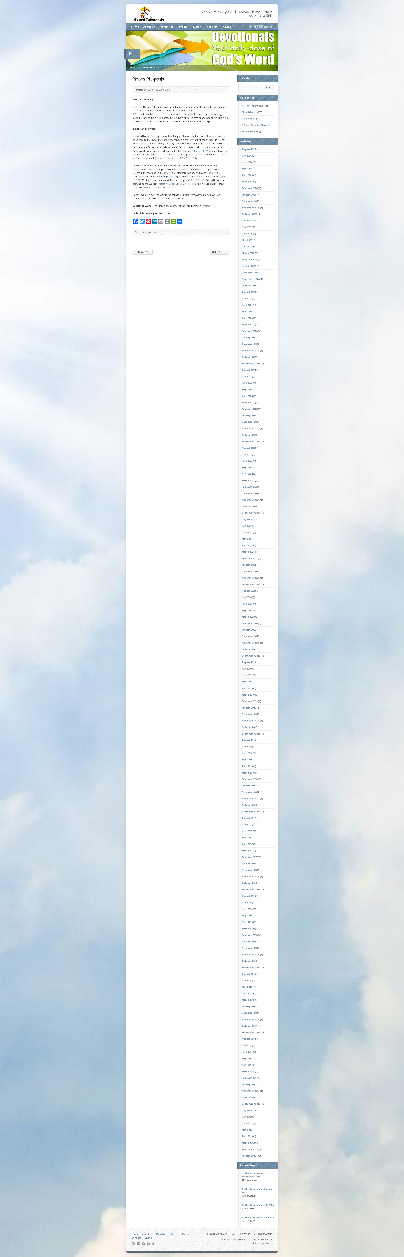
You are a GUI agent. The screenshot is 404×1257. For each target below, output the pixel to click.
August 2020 (249, 590)
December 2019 (250, 636)
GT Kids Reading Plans (254, 125)
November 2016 (250, 876)
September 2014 (251, 1032)
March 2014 (248, 1071)
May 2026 (247, 168)
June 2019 (247, 675)
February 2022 (250, 486)
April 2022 (247, 473)
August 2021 (249, 519)
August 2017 (249, 818)
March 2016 (248, 928)
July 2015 (247, 980)
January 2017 (249, 863)
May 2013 (247, 1129)
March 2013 (248, 1142)
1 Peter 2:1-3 (150, 187)
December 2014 (250, 1012)
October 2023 (249, 357)
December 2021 (250, 493)
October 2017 (249, 804)
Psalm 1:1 (138, 106)
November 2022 (250, 428)
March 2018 (248, 772)
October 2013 (249, 1097)
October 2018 (249, 727)
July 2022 (247, 454)
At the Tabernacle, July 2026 (258, 1205)
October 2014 (249, 1025)
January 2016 (249, 941)
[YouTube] (266, 26)
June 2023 (247, 382)
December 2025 (250, 201)
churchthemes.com (262, 1243)
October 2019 (249, 649)
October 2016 (249, 882)
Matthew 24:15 (166, 183)
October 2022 (249, 434)
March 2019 (248, 694)
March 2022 (248, 480)
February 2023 (250, 408)
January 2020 (249, 629)
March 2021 (248, 551)
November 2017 (250, 798)
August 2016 (249, 896)
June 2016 (247, 908)
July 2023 (247, 376)
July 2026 (247, 155)
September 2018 (251, 733)
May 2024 (247, 311)
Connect (212, 26)
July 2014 (247, 1045)
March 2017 (248, 850)
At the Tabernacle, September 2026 (252, 1175)
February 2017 (250, 857)
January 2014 (249, 1084)
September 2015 (251, 967)
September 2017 (251, 811)
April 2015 (247, 993)
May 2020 (247, 610)
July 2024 (247, 298)
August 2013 (249, 1110)
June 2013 (247, 1123)
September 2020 (251, 584)
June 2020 (247, 603)
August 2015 (249, 973)
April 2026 (247, 175)
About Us (149, 26)
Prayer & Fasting (251, 131)
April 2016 (247, 921)
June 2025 (247, 233)
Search (268, 87)
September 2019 (251, 655)
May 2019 (247, 681)
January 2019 (249, 707)
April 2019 (247, 688)
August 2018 (249, 740)
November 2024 (250, 279)
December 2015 (250, 947)
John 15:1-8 (198, 150)
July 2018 (247, 746)
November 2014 (250, 1019)
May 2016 (247, 915)
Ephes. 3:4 (180, 183)
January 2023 (249, 415)
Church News (249, 112)
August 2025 (249, 220)
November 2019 (250, 642)
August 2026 (249, 149)
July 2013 (247, 1116)
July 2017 (247, 824)
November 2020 (250, 577)
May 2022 (247, 467)
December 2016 (250, 870)
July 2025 (247, 227)
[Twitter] (271, 26)
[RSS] (250, 26)
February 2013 (250, 1149)
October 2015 (249, 960)
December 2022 (250, 421)
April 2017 (247, 843)
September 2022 (251, 441)
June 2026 (247, 162)
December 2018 (250, 714)
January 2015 (249, 1006)
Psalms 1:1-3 (209, 205)
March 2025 (248, 253)
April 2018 (247, 766)
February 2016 (250, 935)
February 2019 (250, 701)
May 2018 (247, 759)
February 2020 (250, 623)
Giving (227, 26)
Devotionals (148, 67)
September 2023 (251, 363)
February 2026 (250, 188)
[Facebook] (256, 26)
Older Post (219, 251)
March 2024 (248, 324)
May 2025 (247, 240)
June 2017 (247, 831)
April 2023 (247, 395)
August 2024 (249, 292)
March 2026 (248, 181)
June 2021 (247, 532)
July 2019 (247, 668)
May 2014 (247, 1058)
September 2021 (251, 512)
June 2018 (247, 753)
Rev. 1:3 (191, 183)
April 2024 (247, 318)
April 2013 (247, 1136)
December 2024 (250, 272)
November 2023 (250, 350)
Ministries (167, 26)
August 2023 (249, 369)
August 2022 (249, 447)
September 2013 (251, 1103)
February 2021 (250, 558)
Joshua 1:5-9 (162, 158)
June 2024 (247, 304)
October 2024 (249, 285)
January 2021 (249, 564)
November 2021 (250, 499)
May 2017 (247, 837)
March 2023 (248, 402)
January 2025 (249, 265)
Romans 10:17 (165, 187)
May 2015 (247, 986)
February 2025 (250, 259)
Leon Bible (164, 89)
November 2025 (250, 207)
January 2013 (249, 1155)
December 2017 (250, 792)
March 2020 (248, 616)
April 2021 (247, 545)
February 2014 (250, 1077)
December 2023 (250, 343)
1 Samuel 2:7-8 (177, 158)
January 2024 (249, 337)
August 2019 (249, 662)
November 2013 (250, 1090)
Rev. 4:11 (168, 143)
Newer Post (142, 251)
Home (135, 26)
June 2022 (247, 460)
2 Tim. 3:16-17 (196, 180)
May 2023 (247, 389)
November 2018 (250, 720)
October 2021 (249, 506)
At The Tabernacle (252, 105)
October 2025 (249, 214)
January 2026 (249, 194)
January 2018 (249, 785)
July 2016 (247, 902)
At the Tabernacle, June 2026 (258, 1217)
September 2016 (251, 889)
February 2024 (250, 330)
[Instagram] (261, 26)
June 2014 (247, 1051)
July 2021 (247, 525)
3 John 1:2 (191, 158)
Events (183, 26)
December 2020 (250, 571)
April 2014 (247, 1064)
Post (138, 67)
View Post (160, 67)
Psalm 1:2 (167, 172)
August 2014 (249, 1038)
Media (197, 26)
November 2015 (250, 954)
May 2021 (247, 538)
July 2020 (247, 597)
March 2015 (248, 999)
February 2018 (250, 779)
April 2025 (247, 246)
